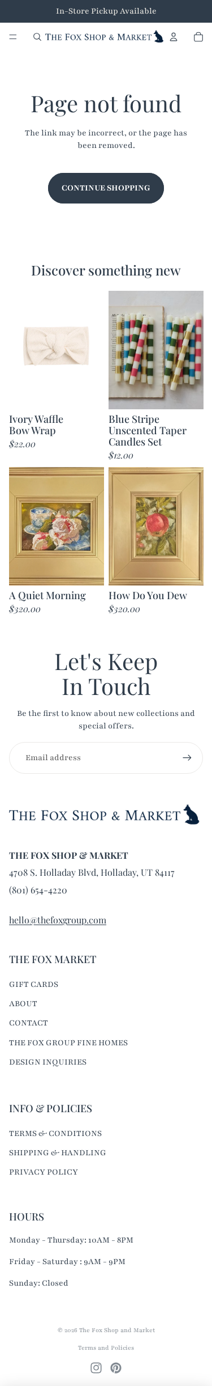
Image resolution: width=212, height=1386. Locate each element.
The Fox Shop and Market (117, 1330)
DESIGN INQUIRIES (47, 1062)
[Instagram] (96, 1368)
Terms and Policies (106, 1347)
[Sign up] (187, 758)
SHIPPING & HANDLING (57, 1152)
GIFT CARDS (33, 984)
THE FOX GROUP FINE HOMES (68, 1042)
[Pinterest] (116, 1368)
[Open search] (37, 36)
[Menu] (13, 37)
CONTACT (28, 1023)
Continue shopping (106, 188)
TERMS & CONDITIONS (55, 1133)
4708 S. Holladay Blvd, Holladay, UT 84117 (92, 872)
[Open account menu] (173, 36)
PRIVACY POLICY (43, 1172)
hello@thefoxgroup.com (57, 920)
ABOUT (23, 1003)
